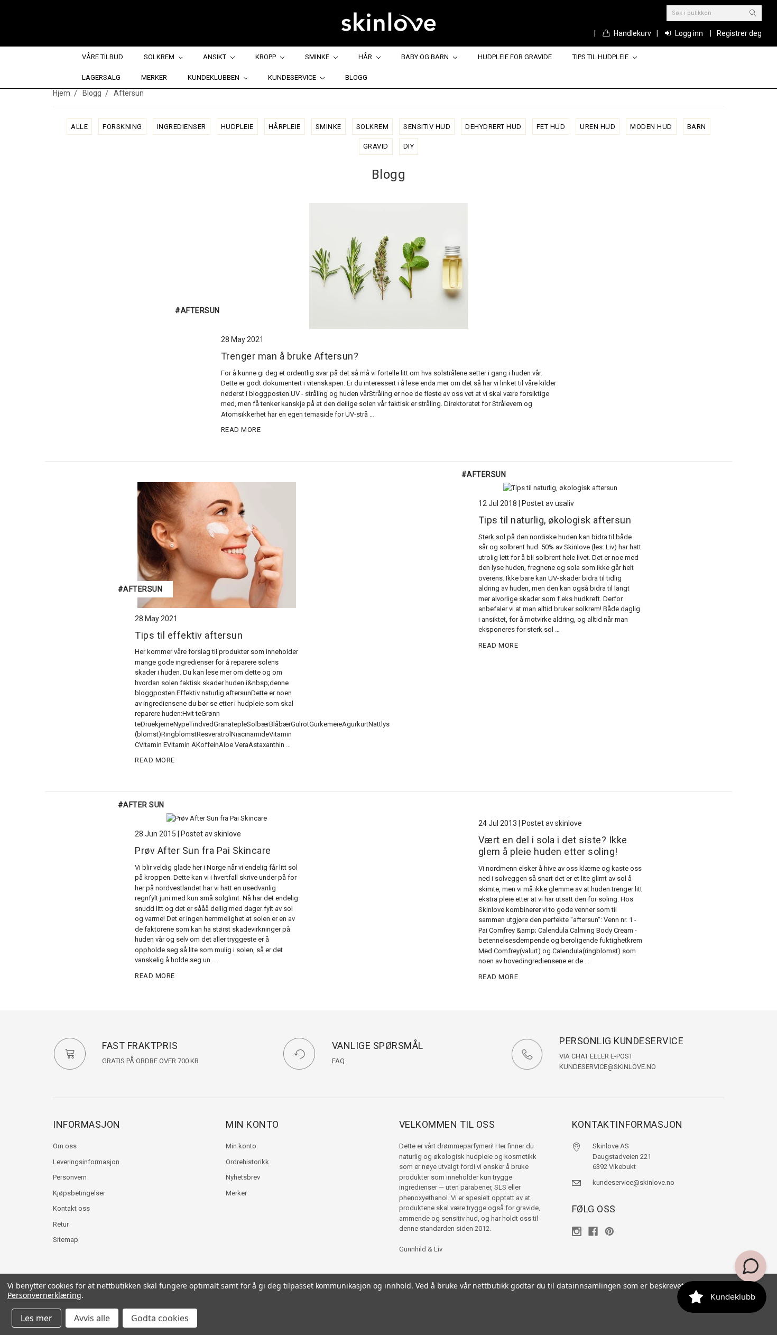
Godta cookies (160, 1318)
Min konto (241, 1146)
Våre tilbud (102, 57)
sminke (328, 127)
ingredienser (181, 127)
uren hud (597, 127)
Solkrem (160, 57)
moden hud (651, 127)
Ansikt (215, 57)
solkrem (372, 127)
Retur (61, 1224)
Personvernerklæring (44, 1295)
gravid (375, 146)
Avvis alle (92, 1318)
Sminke (318, 57)
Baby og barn (425, 57)
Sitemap (65, 1240)
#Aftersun (197, 310)
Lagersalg (101, 77)
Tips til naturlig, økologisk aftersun (555, 520)
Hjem (61, 93)
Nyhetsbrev (243, 1177)
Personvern (70, 1177)
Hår (366, 57)
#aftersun (140, 589)
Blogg (356, 77)
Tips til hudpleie (601, 57)
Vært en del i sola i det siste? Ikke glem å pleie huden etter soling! (552, 846)
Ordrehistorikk (247, 1162)
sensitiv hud (426, 127)
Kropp (266, 57)
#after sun (141, 804)
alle (79, 127)
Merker (154, 77)
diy (408, 146)
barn (696, 127)
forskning (122, 127)
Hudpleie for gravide (515, 57)
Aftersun (129, 93)
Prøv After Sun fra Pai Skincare (203, 850)
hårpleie (285, 127)
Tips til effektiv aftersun (189, 635)
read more (241, 430)
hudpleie (237, 127)
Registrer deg (739, 33)
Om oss (65, 1146)
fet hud (551, 127)
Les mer (36, 1318)
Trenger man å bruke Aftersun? (290, 356)
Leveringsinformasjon (86, 1162)
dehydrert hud (493, 127)
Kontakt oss (71, 1208)
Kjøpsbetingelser (79, 1193)
